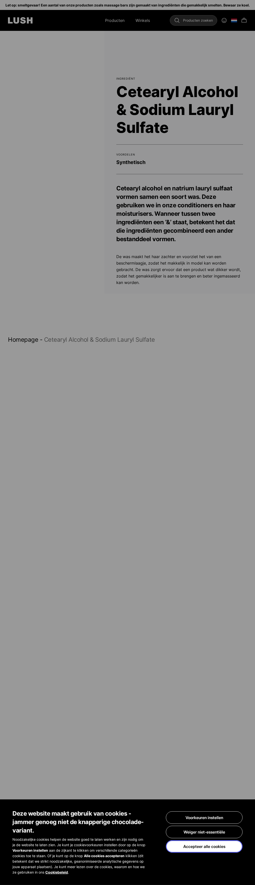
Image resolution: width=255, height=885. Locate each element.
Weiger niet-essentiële (204, 832)
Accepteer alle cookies (204, 846)
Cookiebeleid (56, 872)
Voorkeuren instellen (204, 817)
